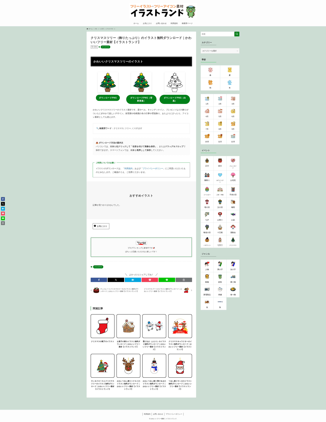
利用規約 (128, 168)
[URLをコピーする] (184, 280)
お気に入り (102, 226)
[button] (99, 280)
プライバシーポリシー (153, 168)
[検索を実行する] (236, 34)
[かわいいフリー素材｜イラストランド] (163, 10)
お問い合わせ (158, 414)
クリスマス (105, 47)
